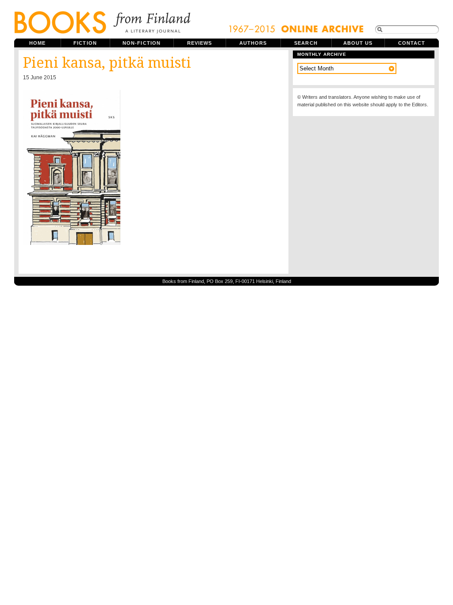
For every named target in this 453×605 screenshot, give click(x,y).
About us (358, 43)
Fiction (85, 43)
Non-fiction (142, 43)
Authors (253, 43)
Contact (412, 43)
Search (306, 43)
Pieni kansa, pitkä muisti (107, 62)
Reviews (199, 43)
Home (37, 43)
